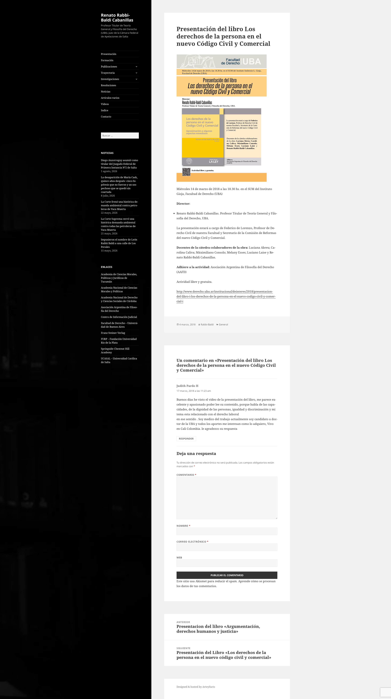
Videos (105, 104)
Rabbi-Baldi (207, 324)
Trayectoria (108, 72)
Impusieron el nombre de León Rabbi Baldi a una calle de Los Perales (119, 243)
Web (179, 557)
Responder (186, 438)
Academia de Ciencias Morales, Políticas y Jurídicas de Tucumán (119, 278)
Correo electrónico (192, 541)
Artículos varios (110, 98)
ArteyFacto (208, 686)
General (223, 324)
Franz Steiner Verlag (113, 333)
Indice (104, 110)
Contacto (106, 116)
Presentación (108, 54)
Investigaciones (110, 79)
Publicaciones (109, 66)
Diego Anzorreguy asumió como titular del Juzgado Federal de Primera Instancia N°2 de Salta (119, 164)
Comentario (186, 474)
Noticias (105, 91)
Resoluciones (108, 85)
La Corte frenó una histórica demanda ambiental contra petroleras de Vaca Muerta (119, 205)
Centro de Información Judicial (119, 317)
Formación (107, 60)
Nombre (183, 525)
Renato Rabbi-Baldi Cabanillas (117, 17)
